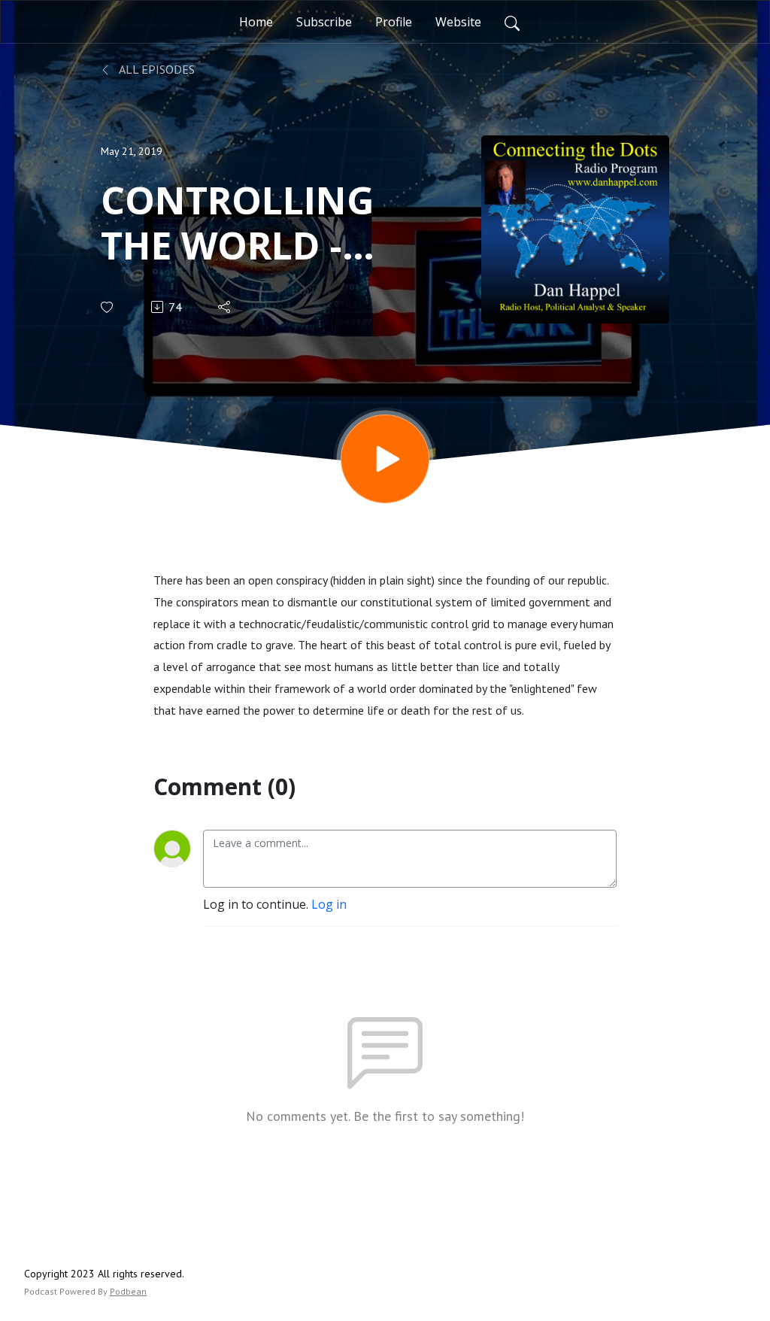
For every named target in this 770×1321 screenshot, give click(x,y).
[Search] (512, 22)
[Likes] (108, 307)
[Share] (225, 306)
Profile (393, 22)
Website (458, 22)
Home (256, 22)
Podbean (128, 1291)
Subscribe (324, 22)
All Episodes (156, 69)
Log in (329, 904)
